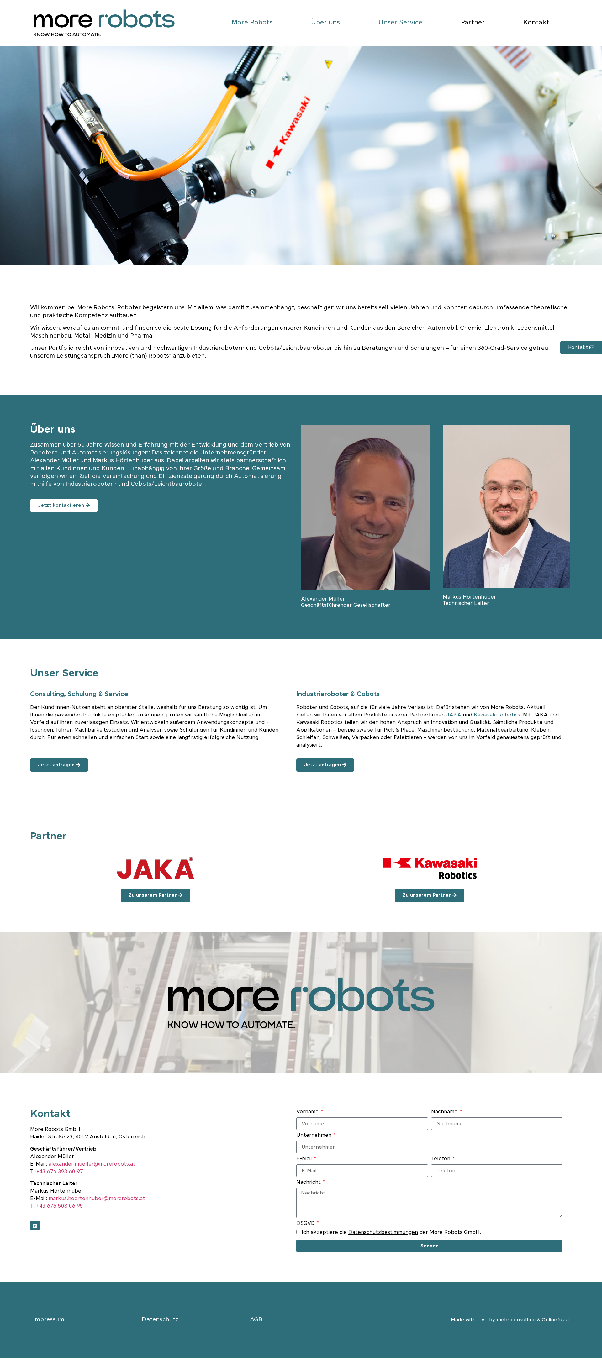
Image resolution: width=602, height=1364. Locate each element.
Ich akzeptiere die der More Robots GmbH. (391, 1232)
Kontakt (536, 22)
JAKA (453, 715)
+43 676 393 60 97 (59, 1172)
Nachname (445, 1112)
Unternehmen (314, 1135)
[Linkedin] (35, 1225)
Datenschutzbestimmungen (383, 1232)
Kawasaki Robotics (497, 715)
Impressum (48, 1320)
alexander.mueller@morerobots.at (92, 1164)
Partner (473, 22)
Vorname (308, 1112)
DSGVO (306, 1223)
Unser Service (400, 22)
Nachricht (309, 1182)
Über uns (325, 22)
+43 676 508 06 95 (59, 1206)
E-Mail (305, 1159)
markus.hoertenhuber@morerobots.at (97, 1199)
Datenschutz (160, 1320)
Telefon (441, 1159)
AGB (256, 1320)
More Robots (252, 22)
